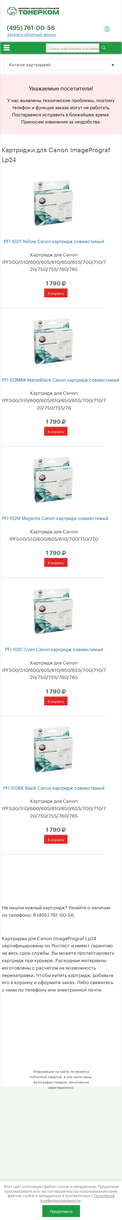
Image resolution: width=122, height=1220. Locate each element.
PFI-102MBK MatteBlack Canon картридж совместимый (60, 379)
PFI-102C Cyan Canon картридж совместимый (54, 649)
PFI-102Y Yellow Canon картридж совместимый (54, 241)
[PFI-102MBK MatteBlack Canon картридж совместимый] (53, 340)
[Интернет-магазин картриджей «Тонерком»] (33, 10)
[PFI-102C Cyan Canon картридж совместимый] (53, 610)
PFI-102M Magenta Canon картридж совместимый (55, 518)
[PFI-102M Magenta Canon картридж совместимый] (53, 478)
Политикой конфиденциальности (77, 1197)
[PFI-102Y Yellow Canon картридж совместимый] (53, 202)
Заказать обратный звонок (31, 34)
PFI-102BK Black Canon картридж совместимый (54, 787)
